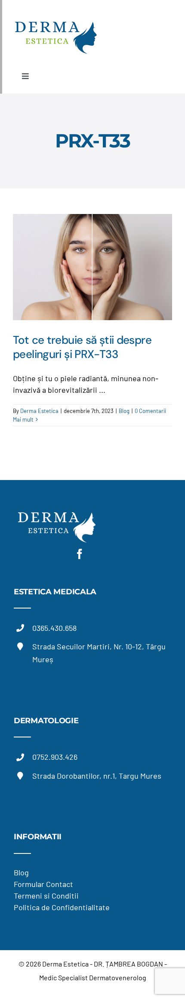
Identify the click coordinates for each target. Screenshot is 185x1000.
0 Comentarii (150, 410)
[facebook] (79, 554)
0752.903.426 (54, 756)
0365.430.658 (54, 628)
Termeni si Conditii (46, 895)
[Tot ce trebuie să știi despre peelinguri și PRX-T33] (92, 267)
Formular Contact (43, 884)
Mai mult (23, 419)
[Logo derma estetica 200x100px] (56, 20)
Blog (124, 410)
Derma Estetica (39, 410)
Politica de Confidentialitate (62, 907)
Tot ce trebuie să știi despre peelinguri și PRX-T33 (82, 347)
